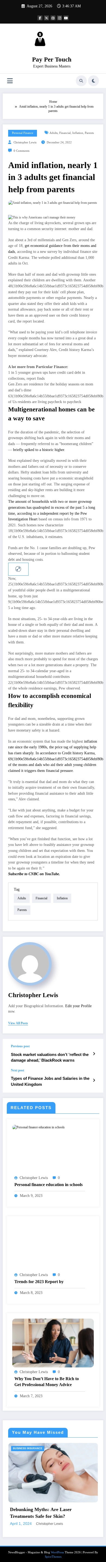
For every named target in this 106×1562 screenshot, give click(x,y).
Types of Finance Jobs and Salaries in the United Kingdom (50, 1081)
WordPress (57, 1552)
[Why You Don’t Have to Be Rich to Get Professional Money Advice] (53, 1343)
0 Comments (21, 150)
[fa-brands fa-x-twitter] (46, 17)
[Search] (81, 81)
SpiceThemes (53, 1556)
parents (89, 132)
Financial (65, 132)
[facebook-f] (40, 17)
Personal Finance (22, 132)
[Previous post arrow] (94, 1054)
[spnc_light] (93, 80)
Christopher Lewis (25, 142)
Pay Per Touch (51, 59)
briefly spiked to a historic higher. (39, 450)
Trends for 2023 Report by (39, 1281)
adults (53, 132)
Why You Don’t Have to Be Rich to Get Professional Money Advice (46, 1381)
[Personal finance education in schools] (38, 1127)
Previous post (20, 1046)
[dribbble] (53, 17)
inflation (77, 132)
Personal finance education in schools (48, 1184)
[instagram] (59, 17)
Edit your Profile (78, 1006)
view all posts (18, 1023)
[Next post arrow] (94, 1080)
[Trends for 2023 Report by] (53, 1246)
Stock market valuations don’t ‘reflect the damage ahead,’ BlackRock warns (50, 1057)
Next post (17, 1070)
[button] (53, 217)
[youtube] (66, 17)
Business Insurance (60, 1448)
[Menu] (10, 81)
